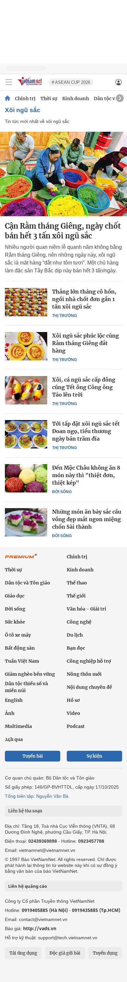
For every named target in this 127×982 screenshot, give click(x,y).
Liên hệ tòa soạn (25, 811)
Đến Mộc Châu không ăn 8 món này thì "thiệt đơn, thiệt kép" (86, 475)
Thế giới (76, 596)
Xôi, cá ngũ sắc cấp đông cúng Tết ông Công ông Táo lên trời (83, 387)
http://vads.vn (39, 928)
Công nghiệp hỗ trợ (89, 661)
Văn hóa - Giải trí (86, 609)
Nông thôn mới (84, 674)
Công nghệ (79, 622)
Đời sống (62, 492)
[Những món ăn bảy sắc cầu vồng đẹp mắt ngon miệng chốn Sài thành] (26, 522)
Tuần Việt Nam (22, 661)
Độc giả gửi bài (64, 953)
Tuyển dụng (105, 953)
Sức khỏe (15, 622)
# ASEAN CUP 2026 (71, 82)
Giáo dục (14, 596)
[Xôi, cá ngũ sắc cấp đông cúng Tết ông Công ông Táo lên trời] (26, 390)
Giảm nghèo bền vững (30, 674)
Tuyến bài (32, 756)
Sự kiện (94, 756)
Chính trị (25, 98)
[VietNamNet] (7, 98)
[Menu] (9, 82)
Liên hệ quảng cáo (27, 886)
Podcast (76, 726)
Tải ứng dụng (23, 953)
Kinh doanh (75, 98)
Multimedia (18, 726)
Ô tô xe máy (18, 635)
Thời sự (48, 98)
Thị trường (64, 315)
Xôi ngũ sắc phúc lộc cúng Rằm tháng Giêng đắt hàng (85, 343)
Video (73, 713)
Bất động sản (20, 648)
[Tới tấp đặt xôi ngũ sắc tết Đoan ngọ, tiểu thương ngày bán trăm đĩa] (26, 434)
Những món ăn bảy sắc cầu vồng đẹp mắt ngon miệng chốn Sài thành (86, 519)
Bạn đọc (76, 648)
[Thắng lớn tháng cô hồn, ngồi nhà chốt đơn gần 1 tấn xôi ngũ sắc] (26, 302)
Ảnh (9, 713)
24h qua (14, 739)
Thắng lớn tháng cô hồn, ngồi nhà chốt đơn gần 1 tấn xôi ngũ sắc (84, 299)
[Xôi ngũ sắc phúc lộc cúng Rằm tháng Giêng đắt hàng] (26, 346)
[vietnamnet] (30, 86)
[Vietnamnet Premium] (21, 559)
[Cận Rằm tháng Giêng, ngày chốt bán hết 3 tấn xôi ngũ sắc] (63, 174)
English (13, 700)
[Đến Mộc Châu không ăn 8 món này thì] (26, 478)
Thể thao (77, 583)
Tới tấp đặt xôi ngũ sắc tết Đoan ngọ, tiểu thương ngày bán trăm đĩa (86, 431)
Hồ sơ (73, 700)
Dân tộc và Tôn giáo (27, 583)
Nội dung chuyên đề (89, 687)
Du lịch (75, 635)
